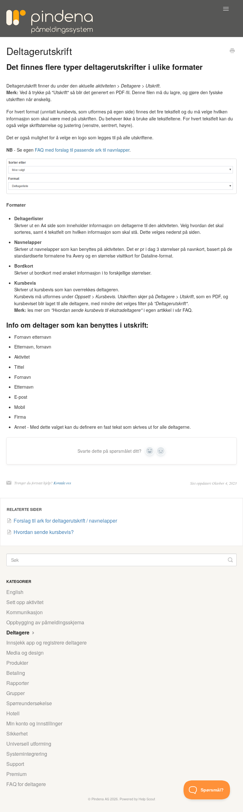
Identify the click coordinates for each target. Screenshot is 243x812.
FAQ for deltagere (26, 784)
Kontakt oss (62, 482)
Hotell (13, 713)
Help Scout (147, 799)
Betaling (15, 672)
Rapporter (17, 683)
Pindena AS (100, 799)
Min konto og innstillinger (34, 723)
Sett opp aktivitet (24, 602)
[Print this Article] (232, 51)
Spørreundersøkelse (29, 703)
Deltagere (18, 632)
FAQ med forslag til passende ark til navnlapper (82, 150)
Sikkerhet (17, 733)
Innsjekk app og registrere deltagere (46, 642)
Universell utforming (28, 743)
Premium (16, 774)
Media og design (25, 652)
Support (15, 763)
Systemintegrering (26, 753)
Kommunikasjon (24, 612)
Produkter (17, 662)
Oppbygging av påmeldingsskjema (45, 622)
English (14, 592)
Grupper (15, 693)
